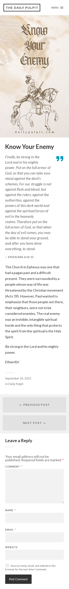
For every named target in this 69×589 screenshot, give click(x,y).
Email (10, 530)
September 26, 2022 (18, 378)
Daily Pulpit (15, 384)
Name (10, 510)
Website (11, 547)
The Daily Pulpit (22, 7)
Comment (13, 466)
